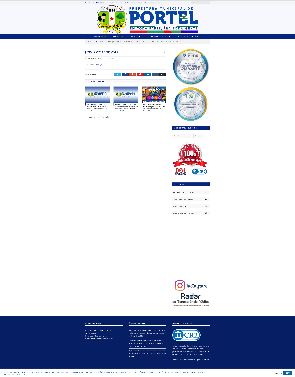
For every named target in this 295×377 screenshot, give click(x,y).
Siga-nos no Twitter (182, 206)
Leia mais (192, 372)
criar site (186, 346)
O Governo (136, 37)
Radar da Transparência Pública (197, 360)
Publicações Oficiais (158, 37)
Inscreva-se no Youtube (183, 213)
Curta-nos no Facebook (183, 192)
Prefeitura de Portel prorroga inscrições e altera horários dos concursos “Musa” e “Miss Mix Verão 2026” (136, 3)
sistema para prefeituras (200, 346)
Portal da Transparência (187, 37)
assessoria (188, 349)
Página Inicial (100, 37)
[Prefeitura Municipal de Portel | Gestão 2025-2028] (147, 19)
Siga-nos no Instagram (183, 199)
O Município (117, 37)
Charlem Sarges (93, 58)
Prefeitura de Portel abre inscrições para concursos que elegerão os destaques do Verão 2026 (154, 107)
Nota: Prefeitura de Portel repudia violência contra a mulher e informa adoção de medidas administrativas (97, 107)
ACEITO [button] (288, 373)
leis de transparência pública (182, 354)
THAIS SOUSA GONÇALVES (95, 65)
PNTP (182, 360)
